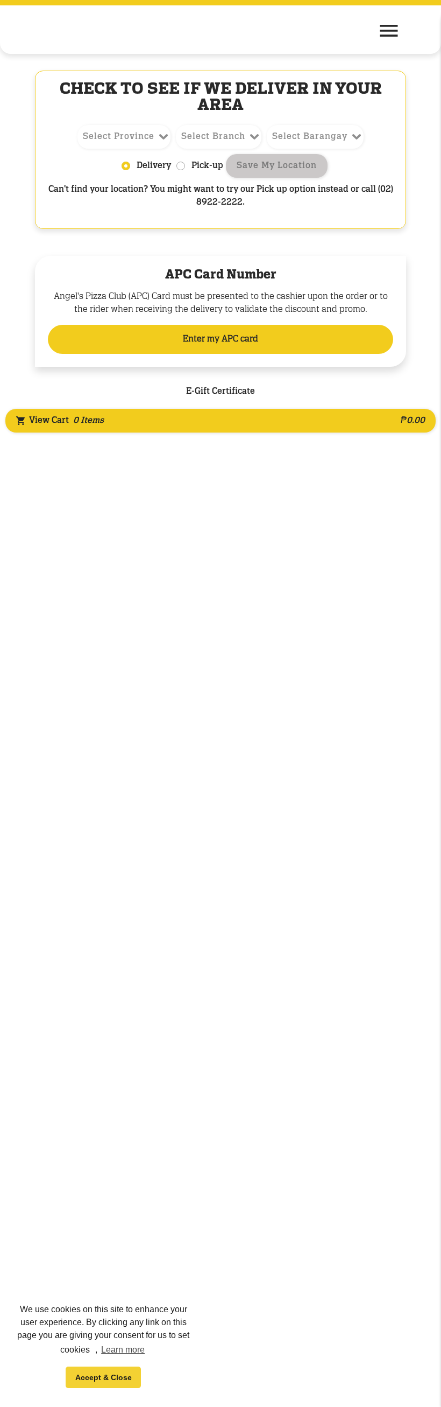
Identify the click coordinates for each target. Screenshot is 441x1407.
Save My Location (277, 166)
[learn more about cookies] (93, 1351)
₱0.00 (413, 420)
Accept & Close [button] (103, 1377)
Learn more (123, 1349)
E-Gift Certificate (220, 391)
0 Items (88, 420)
